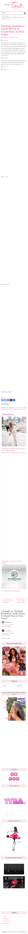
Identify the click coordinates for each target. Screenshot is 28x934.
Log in (5, 916)
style (20, 409)
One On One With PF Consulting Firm (11, 591)
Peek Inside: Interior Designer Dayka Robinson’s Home (20, 600)
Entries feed (6, 918)
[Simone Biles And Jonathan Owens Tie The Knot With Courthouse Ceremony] (14, 431)
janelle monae (7, 409)
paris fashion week (14, 409)
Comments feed (7, 921)
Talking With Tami (14, 931)
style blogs (24, 409)
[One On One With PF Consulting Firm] (14, 576)
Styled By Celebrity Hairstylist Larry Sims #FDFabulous (8, 600)
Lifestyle (7, 16)
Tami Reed (16, 37)
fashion (21, 407)
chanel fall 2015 (15, 407)
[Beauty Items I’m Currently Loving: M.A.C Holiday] (14, 505)
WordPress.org (7, 923)
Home (3, 16)
